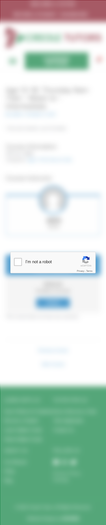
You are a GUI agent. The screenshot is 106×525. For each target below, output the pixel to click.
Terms (89, 270)
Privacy (80, 270)
